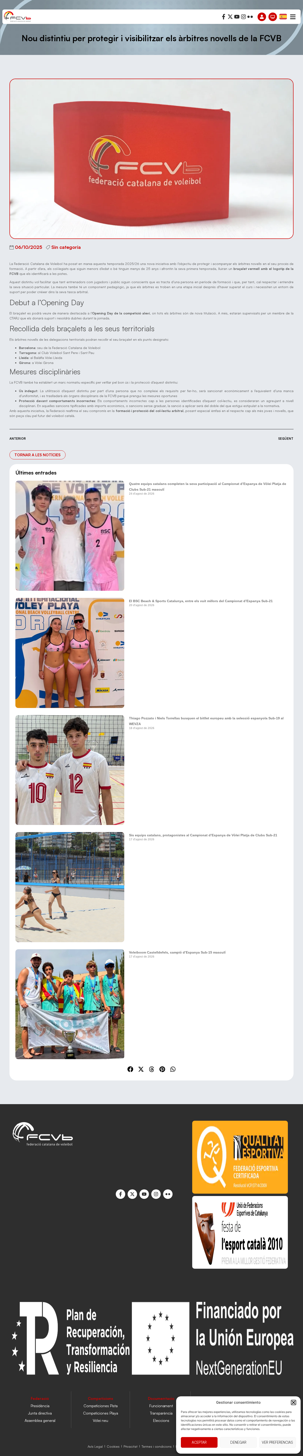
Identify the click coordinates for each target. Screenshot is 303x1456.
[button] (293, 1402)
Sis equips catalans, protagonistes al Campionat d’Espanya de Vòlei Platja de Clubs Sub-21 (203, 835)
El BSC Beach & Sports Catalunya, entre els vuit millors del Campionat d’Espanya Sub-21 (201, 601)
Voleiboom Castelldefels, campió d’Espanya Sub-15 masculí (177, 952)
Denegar (238, 1442)
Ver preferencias (277, 1442)
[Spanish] (283, 16)
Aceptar (199, 1442)
